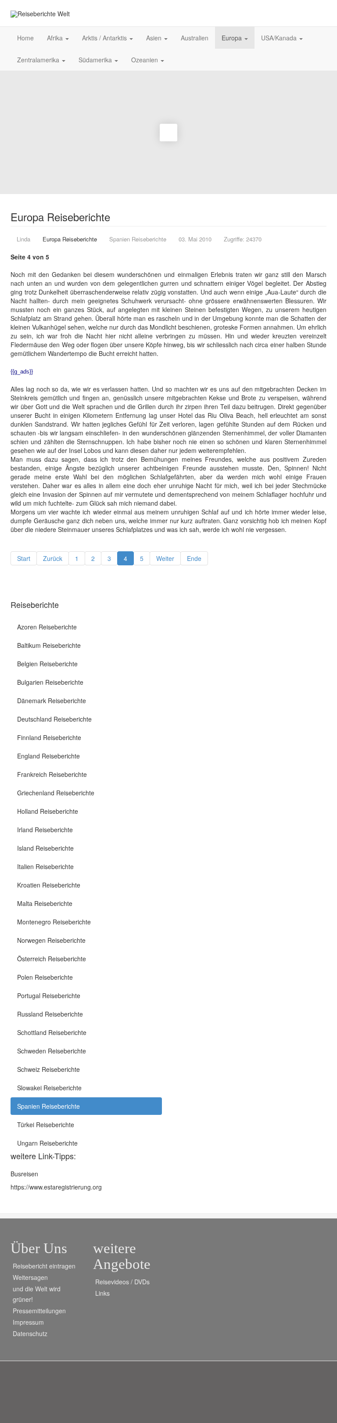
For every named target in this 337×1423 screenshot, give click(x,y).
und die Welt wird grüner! (37, 1294)
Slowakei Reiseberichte (49, 1087)
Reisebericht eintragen (44, 1265)
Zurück (52, 558)
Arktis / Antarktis (105, 37)
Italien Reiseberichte (45, 866)
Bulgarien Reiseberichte (50, 682)
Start (23, 558)
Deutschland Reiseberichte (54, 719)
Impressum (28, 1322)
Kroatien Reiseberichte (48, 884)
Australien (194, 37)
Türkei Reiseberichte (45, 1124)
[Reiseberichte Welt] (40, 14)
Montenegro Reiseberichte (54, 921)
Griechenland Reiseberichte (55, 792)
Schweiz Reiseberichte (48, 1069)
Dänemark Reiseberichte (51, 700)
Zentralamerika (39, 59)
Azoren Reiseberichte (47, 626)
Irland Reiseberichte (45, 829)
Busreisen (24, 1173)
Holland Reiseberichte (47, 811)
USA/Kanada (279, 37)
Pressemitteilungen (39, 1310)
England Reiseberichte (48, 755)
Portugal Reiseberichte (48, 995)
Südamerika (96, 59)
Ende (194, 558)
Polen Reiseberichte (45, 977)
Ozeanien (145, 59)
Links (102, 1293)
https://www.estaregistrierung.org (56, 1186)
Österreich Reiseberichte (51, 958)
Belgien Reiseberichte (47, 663)
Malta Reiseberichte (44, 903)
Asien (154, 37)
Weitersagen (30, 1277)
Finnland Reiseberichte (49, 737)
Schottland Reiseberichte (51, 1032)
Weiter (165, 558)
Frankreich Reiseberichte (52, 774)
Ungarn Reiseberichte (47, 1143)
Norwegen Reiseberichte (51, 940)
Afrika (56, 37)
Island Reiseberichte (45, 848)
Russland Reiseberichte (50, 1014)
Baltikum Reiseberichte (49, 645)
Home (25, 37)
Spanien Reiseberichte (48, 1106)
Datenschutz (30, 1333)
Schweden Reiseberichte (51, 1050)
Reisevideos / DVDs (122, 1281)
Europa (233, 37)
